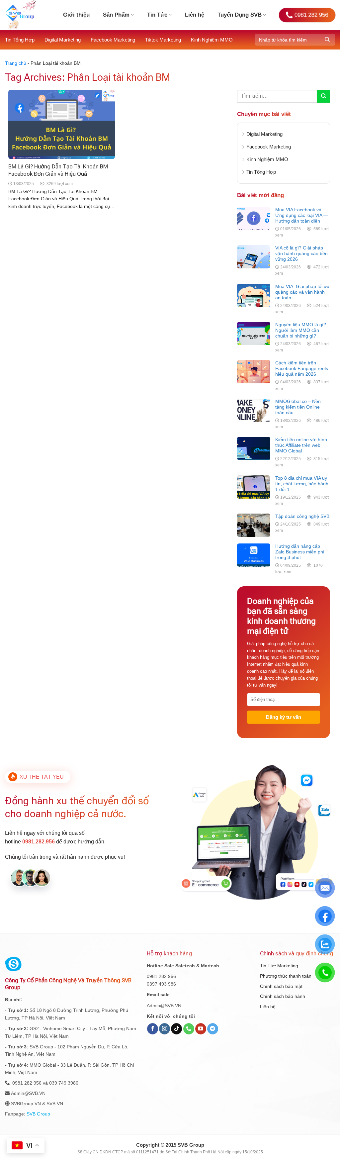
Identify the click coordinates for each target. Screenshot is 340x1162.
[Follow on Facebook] (152, 1028)
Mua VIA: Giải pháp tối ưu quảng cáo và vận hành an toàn (302, 292)
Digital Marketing (62, 40)
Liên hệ (194, 15)
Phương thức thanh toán (285, 976)
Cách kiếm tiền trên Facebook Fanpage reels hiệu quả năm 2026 (301, 368)
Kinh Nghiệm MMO (212, 40)
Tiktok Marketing (163, 40)
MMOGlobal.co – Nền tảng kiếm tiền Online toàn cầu (298, 407)
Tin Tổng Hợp (20, 40)
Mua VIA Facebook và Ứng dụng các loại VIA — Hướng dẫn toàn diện (301, 215)
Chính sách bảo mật (281, 986)
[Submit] (327, 39)
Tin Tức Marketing (279, 965)
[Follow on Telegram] (212, 1028)
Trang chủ (15, 63)
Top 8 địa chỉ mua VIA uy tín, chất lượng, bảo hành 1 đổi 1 (301, 483)
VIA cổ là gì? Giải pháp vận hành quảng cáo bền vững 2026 (301, 253)
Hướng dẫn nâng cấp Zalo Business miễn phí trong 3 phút (299, 551)
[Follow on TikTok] (176, 1028)
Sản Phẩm (116, 15)
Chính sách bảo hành (282, 996)
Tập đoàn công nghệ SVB (302, 516)
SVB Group (38, 1113)
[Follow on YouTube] (200, 1028)
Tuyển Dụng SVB (239, 15)
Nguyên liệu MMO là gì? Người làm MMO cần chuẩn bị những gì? (300, 330)
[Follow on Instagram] (164, 1028)
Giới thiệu (76, 15)
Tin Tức (157, 15)
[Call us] (188, 1028)
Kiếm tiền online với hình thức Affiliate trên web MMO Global (301, 445)
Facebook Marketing (113, 40)
